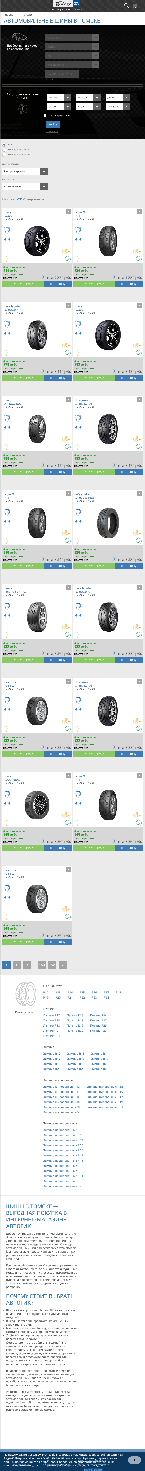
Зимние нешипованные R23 (63, 1186)
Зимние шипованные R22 (61, 1112)
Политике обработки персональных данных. (75, 1465)
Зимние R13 (75, 1053)
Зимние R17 (99, 1058)
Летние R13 (75, 1015)
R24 (106, 997)
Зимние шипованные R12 (61, 1086)
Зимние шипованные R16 (61, 1097)
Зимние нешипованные (60, 1123)
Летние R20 (98, 1025)
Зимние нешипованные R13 (63, 1135)
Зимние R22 (75, 1069)
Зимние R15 (51, 1058)
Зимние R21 (51, 1069)
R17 (106, 992)
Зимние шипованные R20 (61, 1107)
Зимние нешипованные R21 (63, 1176)
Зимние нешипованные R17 (63, 1155)
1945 (52, 965)
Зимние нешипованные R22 (63, 1181)
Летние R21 (51, 1030)
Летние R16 (75, 1020)
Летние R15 (51, 1020)
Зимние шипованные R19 (104, 1102)
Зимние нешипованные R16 (63, 1150)
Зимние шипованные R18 (61, 1102)
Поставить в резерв (23, 283)
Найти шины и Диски (62, 74)
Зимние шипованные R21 (104, 1107)
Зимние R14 (99, 1053)
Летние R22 (75, 1030)
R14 (70, 992)
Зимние (48, 1047)
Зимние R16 (75, 1058)
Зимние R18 (51, 1064)
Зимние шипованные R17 (104, 1097)
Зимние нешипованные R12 (63, 1130)
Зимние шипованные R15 (104, 1092)
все (10, 144)
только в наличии (19, 154)
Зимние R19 (75, 1064)
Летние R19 (75, 1025)
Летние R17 (98, 1020)
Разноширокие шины (60, 115)
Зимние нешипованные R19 (63, 1165)
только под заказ (18, 149)
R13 (58, 992)
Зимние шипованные (58, 1080)
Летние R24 (51, 1036)
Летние (48, 1008)
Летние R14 (98, 1015)
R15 (82, 992)
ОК (134, 1460)
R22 (82, 997)
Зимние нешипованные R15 (63, 1145)
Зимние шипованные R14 (61, 1092)
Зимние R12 (51, 1053)
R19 (46, 997)
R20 (58, 997)
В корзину (57, 284)
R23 (94, 997)
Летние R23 (98, 1030)
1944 (42, 965)
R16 (94, 992)
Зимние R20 (99, 1064)
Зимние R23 (99, 1069)
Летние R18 (51, 1025)
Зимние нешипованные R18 (63, 1160)
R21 (70, 997)
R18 (118, 992)
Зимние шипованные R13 (104, 1086)
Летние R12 (51, 1015)
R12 (46, 992)
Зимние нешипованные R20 (63, 1171)
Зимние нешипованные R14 (63, 1140)
